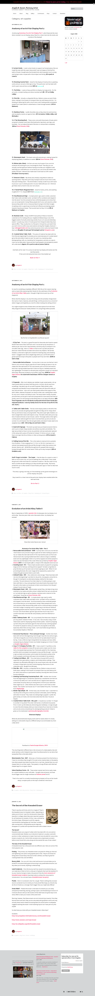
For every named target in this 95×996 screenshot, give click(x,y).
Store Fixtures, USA (23, 126)
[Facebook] (63, 992)
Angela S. (19, 265)
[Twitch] (70, 992)
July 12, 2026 (39, 959)
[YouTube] (68, 992)
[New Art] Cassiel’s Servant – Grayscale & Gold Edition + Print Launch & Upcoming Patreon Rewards (46, 972)
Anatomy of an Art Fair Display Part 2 (28, 28)
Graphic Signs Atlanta (21, 644)
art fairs (19, 269)
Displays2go (40, 86)
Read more (45, 966)
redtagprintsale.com (21, 228)
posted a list (33, 513)
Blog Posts (31, 269)
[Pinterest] (73, 992)
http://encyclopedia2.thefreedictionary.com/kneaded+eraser (31, 916)
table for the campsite (20, 648)
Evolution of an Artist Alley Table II (27, 508)
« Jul (66, 62)
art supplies (24, 269)
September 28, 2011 (17, 24)
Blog (27, 13)
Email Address (65, 962)
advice (14, 269)
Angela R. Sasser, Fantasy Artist (25, 8)
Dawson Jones (40, 774)
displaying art (41, 269)
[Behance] (75, 992)
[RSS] (82, 992)
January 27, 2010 (16, 801)
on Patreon (76, 27)
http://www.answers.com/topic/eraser (24, 920)
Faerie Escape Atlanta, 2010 (38, 745)
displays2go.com (38, 191)
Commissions (41, 13)
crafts (36, 269)
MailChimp (70, 967)
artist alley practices (24, 790)
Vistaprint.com (49, 230)
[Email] (80, 992)
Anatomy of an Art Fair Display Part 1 (31, 33)
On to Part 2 (35, 483)
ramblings (32, 935)
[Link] (65, 992)
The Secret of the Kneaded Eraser (27, 805)
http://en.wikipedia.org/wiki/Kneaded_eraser (26, 924)
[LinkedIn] (71, 992)
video (31, 348)
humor (27, 935)
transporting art (49, 269)
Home (14, 13)
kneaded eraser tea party (40, 877)
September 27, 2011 (17, 280)
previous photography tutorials (39, 711)
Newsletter (62, 13)
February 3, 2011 (16, 504)
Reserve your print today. (56, 2)
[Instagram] (67, 992)
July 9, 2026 (38, 975)
